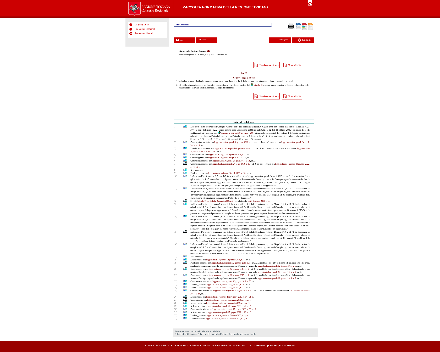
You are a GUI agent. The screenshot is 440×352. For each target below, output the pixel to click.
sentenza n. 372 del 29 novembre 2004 (237, 133)
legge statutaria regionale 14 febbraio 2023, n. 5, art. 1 (229, 315)
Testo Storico (306, 40)
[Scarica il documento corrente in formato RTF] (298, 28)
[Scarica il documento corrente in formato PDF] (304, 29)
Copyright (261, 345)
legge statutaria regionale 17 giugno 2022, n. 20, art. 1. (234, 309)
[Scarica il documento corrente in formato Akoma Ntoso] (310, 29)
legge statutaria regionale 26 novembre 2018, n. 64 (226, 297)
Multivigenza (283, 40)
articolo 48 (258, 85)
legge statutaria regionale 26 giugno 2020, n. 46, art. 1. (230, 306)
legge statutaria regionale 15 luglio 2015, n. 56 (225, 284)
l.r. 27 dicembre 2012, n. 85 (259, 201)
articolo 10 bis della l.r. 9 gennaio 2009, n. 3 (215, 201)
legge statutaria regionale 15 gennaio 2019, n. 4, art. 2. (228, 303)
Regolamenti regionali (145, 29)
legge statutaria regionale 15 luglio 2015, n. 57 (225, 287)
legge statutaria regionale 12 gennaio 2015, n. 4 (225, 260)
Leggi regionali (142, 25)
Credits (272, 345)
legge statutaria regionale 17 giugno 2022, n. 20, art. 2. (230, 312)
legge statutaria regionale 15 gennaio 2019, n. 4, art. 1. (229, 300)
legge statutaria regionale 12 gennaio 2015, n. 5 (230, 263)
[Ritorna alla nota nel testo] (184, 127)
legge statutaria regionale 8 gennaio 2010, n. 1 (233, 142)
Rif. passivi (203, 40)
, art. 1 (250, 297)
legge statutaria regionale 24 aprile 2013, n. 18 (227, 158)
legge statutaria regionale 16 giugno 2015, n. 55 (231, 281)
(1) (208, 51)
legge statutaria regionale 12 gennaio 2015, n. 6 (229, 269)
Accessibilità (287, 345)
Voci (181, 40)
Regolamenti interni (144, 33)
